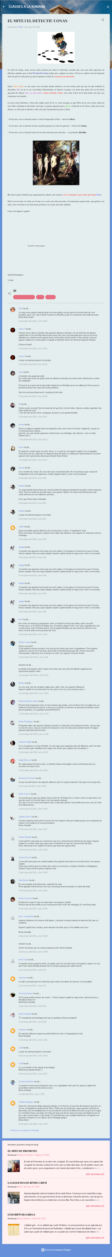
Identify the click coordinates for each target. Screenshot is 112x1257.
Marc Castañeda (26, 916)
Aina (21, 308)
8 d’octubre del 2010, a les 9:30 (32, 539)
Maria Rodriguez (26, 721)
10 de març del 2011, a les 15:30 (33, 872)
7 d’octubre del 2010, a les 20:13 (33, 439)
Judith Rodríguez (26, 1102)
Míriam (22, 683)
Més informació (95, 1174)
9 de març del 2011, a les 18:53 (32, 786)
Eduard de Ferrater (27, 778)
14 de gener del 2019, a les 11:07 (33, 1124)
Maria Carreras (25, 898)
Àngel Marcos (25, 760)
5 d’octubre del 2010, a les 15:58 (33, 321)
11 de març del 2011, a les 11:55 (33, 1040)
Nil (20, 404)
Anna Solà (23, 959)
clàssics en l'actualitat (24, 297)
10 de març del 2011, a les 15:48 (33, 952)
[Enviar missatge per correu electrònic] (14, 291)
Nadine (22, 486)
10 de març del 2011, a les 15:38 (33, 936)
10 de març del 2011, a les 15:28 (33, 849)
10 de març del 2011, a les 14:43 (33, 809)
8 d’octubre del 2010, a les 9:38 (32, 557)
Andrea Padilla (25, 742)
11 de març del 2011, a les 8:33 (32, 1022)
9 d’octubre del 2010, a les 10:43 (33, 634)
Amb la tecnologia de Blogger (58, 1250)
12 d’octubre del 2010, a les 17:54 (33, 714)
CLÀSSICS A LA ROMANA (27, 6)
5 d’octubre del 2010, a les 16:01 (33, 348)
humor (40, 297)
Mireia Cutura (25, 642)
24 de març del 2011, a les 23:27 (33, 1074)
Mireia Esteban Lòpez (28, 701)
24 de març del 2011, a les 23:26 (33, 1055)
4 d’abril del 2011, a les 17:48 (31, 1094)
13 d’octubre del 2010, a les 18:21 (33, 752)
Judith (21, 526)
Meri (21, 619)
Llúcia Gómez (25, 857)
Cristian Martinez (26, 1081)
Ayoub (21, 468)
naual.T (22, 329)
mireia (21, 424)
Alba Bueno (24, 880)
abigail (21, 547)
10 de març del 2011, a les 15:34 (33, 908)
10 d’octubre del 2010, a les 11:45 (33, 657)
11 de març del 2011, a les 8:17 (32, 985)
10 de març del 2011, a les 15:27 (33, 829)
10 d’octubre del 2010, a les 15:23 (33, 675)
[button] (102, 20)
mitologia (50, 297)
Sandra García (25, 816)
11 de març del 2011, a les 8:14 (32, 970)
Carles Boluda (25, 837)
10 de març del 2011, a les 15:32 (33, 890)
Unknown (23, 977)
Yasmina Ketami (26, 993)
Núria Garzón (25, 794)
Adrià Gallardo (25, 1014)
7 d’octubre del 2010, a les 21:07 (33, 460)
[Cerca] (108, 7)
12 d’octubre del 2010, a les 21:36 (33, 734)
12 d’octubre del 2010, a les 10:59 (33, 693)
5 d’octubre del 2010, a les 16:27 (33, 417)
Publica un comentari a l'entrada (24, 1130)
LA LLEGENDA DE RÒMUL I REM (27, 1182)
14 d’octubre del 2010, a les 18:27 (33, 770)
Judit (21, 1047)
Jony (21, 372)
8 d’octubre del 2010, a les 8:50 (32, 478)
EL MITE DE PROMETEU (22, 1151)
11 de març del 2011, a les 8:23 (32, 1006)
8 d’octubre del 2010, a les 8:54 (32, 503)
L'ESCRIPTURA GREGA (21, 1214)
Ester (21, 447)
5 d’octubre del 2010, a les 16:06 (33, 396)
